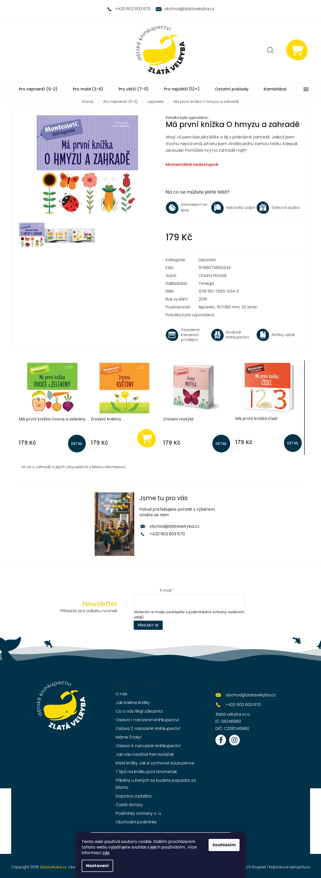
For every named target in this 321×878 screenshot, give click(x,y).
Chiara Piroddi (212, 275)
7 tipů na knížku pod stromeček (146, 772)
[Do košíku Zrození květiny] (147, 438)
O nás (121, 694)
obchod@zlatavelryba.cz (174, 526)
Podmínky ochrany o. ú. (139, 813)
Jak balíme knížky (133, 702)
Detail (76, 443)
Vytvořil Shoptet (252, 867)
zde (105, 853)
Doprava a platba (133, 796)
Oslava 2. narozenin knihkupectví (148, 728)
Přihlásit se (148, 625)
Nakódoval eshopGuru (289, 867)
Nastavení (97, 866)
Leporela (207, 260)
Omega (206, 283)
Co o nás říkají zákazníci (139, 711)
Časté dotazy (129, 805)
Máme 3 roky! (129, 737)
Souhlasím (224, 845)
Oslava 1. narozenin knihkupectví (147, 720)
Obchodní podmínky (136, 822)
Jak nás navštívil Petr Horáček (145, 754)
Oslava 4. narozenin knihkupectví (148, 746)
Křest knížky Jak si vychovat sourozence (155, 763)
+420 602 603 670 (167, 534)
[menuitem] (38, 89)
